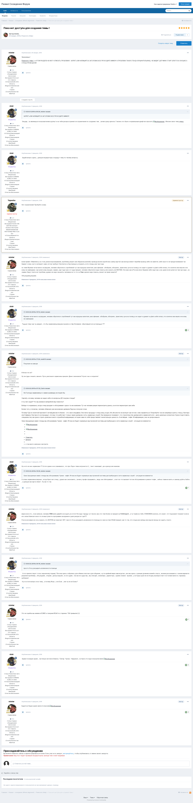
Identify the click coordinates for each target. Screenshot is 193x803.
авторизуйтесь (68, 753)
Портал (13, 16)
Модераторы (53, 16)
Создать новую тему (165, 43)
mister (16, 34)
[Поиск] (189, 10)
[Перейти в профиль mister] (6, 35)
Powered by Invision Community (96, 800)
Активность (14, 10)
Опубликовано (32, 52)
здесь (181, 121)
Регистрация (185, 4)
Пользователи (26, 10)
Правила (43, 16)
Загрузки (23, 16)
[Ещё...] (188, 53)
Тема (92, 797)
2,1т (12, 123)
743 (12, 70)
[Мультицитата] (23, 73)
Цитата (28, 72)
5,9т (12, 218)
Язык (85, 797)
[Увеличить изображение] (158, 121)
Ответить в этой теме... (22, 763)
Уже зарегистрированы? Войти (165, 4)
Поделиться (166, 35)
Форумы (5, 16)
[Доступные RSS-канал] (190, 792)
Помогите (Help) (27, 36)
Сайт (5, 10)
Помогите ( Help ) (28, 61)
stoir (12, 106)
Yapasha (11, 200)
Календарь (32, 16)
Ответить (183, 43)
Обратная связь (102, 797)
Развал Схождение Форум (16, 4)
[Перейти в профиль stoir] (11, 113)
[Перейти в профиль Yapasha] (11, 207)
